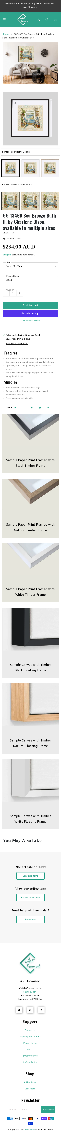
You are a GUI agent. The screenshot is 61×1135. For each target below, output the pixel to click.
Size (8, 262)
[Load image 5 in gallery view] (10, 201)
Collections (30, 1089)
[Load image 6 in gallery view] (30, 201)
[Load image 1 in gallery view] (10, 168)
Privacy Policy (30, 1043)
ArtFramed (30, 1129)
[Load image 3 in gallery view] (50, 168)
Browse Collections (30, 897)
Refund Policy (30, 1062)
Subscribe (48, 1109)
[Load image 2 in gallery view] (30, 168)
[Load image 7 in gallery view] (50, 201)
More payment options (30, 320)
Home (6, 34)
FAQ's (30, 1049)
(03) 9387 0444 (30, 992)
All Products (30, 1082)
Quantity (10, 290)
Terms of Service (30, 1056)
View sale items (30, 876)
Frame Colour (13, 276)
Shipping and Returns (30, 1037)
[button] (4, 19)
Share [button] (9, 407)
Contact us (30, 919)
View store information (17, 343)
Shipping (7, 255)
